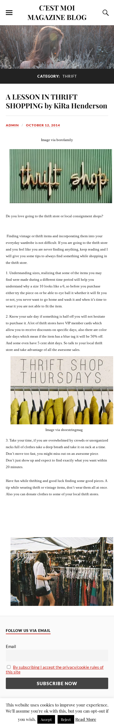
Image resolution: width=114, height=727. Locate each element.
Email (11, 646)
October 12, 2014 (43, 125)
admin (12, 125)
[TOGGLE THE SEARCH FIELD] (105, 12)
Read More (85, 719)
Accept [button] (46, 719)
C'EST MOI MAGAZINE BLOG (57, 12)
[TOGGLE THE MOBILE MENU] (9, 12)
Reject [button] (66, 719)
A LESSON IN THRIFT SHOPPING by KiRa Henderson (56, 101)
